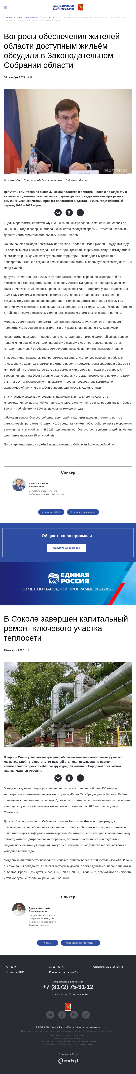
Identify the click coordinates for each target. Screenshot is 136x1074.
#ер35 (47, 942)
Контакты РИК (15, 972)
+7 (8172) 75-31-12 (68, 986)
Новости (47, 17)
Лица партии (57, 966)
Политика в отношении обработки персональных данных (68, 1041)
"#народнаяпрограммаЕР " (80, 942)
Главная (8, 17)
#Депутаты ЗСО (51, 512)
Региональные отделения (107, 966)
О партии (11, 966)
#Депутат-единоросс (83, 512)
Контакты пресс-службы (63, 972)
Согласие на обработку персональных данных (68, 1044)
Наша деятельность (27, 17)
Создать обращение (66, 548)
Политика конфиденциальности (68, 1038)
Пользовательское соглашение (68, 1035)
